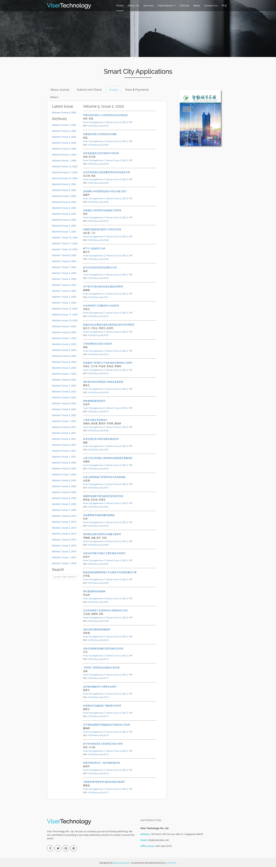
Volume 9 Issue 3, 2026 (64, 148)
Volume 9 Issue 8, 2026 (64, 112)
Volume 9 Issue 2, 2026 (64, 154)
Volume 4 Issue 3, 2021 (64, 444)
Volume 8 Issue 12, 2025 (64, 166)
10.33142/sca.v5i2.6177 (97, 792)
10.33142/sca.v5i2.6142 (97, 125)
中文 (224, 5)
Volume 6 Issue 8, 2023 (64, 332)
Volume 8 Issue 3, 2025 (64, 219)
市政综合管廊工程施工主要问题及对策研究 (104, 553)
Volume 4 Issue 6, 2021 (64, 427)
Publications (166, 5)
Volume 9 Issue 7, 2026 (64, 124)
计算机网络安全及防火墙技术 (97, 343)
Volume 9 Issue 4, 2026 (64, 142)
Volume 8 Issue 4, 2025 (64, 213)
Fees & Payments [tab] (137, 89)
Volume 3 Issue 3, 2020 (64, 498)
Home (120, 5)
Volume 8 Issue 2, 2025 (64, 225)
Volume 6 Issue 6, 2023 (64, 344)
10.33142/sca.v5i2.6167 (97, 602)
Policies (184, 5)
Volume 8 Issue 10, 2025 (64, 178)
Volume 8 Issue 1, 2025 (64, 231)
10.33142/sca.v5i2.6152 (97, 316)
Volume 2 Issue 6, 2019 (64, 527)
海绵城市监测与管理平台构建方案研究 (102, 534)
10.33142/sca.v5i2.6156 (97, 392)
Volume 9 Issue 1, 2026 (64, 160)
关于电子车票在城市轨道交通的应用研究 (103, 286)
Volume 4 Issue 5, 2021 (64, 432)
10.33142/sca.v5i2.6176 (97, 773)
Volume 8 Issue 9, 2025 (64, 184)
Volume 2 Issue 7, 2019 (64, 521)
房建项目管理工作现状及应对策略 (100, 134)
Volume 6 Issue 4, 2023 (64, 355)
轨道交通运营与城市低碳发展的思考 (101, 438)
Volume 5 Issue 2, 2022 (64, 415)
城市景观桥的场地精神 (94, 591)
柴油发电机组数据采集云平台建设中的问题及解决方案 (110, 572)
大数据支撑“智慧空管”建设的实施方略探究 (104, 781)
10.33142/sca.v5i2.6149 (97, 259)
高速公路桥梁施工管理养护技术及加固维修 (104, 476)
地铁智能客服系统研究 (94, 400)
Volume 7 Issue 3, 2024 (64, 290)
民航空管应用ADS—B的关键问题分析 (101, 762)
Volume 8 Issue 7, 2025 (64, 196)
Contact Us (211, 5)
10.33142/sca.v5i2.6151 (97, 297)
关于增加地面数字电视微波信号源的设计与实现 (106, 724)
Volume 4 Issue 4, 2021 (64, 438)
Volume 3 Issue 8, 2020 (64, 468)
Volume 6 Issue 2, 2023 (64, 367)
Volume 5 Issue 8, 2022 (64, 379)
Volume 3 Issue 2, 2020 (64, 504)
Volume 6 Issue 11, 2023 (64, 314)
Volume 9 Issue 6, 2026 (64, 130)
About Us (133, 5)
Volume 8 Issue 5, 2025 (64, 207)
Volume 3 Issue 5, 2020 (64, 486)
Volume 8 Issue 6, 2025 (64, 201)
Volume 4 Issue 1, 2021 (64, 456)
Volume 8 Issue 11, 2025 (64, 172)
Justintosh (170, 862)
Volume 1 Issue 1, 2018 (64, 563)
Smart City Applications (93, 122)
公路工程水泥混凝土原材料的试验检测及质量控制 (107, 457)
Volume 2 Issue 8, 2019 (64, 515)
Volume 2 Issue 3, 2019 (64, 545)
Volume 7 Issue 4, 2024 (64, 284)
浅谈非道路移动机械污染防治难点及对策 (103, 648)
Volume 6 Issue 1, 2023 (64, 373)
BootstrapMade (121, 862)
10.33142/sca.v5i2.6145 (97, 183)
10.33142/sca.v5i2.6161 (97, 487)
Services (148, 5)
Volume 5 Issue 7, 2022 (64, 385)
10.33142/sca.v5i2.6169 (97, 640)
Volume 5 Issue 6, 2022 (64, 391)
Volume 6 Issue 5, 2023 (64, 350)
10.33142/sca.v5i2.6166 (97, 583)
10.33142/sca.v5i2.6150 (97, 278)
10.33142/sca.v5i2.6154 (97, 354)
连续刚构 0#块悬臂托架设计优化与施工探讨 (105, 191)
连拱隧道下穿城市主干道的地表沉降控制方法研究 (107, 362)
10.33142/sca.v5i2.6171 (97, 678)
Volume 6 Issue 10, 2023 (64, 320)
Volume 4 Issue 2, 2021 (64, 450)
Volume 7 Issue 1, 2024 (64, 302)
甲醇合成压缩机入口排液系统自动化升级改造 (105, 115)
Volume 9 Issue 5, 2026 (64, 136)
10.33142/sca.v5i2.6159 (97, 449)
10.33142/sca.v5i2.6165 (97, 564)
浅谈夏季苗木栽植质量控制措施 (98, 515)
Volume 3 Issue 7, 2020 (64, 474)
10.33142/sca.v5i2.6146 (97, 202)
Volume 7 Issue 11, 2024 (64, 243)
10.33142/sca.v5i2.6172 (97, 697)
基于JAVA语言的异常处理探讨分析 (100, 267)
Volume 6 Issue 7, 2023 (64, 338)
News (196, 5)
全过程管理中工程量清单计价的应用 (101, 305)
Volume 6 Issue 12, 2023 (64, 308)
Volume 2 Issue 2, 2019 (64, 551)
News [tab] (54, 97)
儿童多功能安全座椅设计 (95, 419)
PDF (130, 122)
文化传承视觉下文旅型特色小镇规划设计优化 (105, 610)
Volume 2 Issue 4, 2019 (64, 539)
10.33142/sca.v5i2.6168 (97, 621)
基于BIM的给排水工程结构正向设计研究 (103, 743)
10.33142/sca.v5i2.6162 (97, 506)
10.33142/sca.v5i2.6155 (97, 373)
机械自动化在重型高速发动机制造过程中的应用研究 (108, 324)
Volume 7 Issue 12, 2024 (64, 237)
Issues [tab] (113, 89)
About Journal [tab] (59, 89)
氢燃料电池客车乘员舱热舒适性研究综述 (103, 496)
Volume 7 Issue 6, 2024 (64, 273)
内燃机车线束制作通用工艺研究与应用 (102, 229)
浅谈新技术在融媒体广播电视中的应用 (102, 705)
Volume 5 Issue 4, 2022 (64, 403)
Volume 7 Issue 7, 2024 (64, 267)
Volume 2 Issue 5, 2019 (64, 533)
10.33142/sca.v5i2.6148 (97, 240)
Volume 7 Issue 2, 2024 (64, 296)
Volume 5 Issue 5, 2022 (64, 397)
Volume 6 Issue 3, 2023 (64, 361)
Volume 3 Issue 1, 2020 (64, 509)
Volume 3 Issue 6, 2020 (64, 480)
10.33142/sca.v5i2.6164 (97, 544)
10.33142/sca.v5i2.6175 (97, 754)
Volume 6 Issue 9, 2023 (64, 326)
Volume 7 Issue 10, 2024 (64, 249)
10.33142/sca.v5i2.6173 (97, 716)
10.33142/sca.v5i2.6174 (97, 735)
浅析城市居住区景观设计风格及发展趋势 (103, 381)
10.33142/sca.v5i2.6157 (97, 411)
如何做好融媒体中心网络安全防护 (100, 686)
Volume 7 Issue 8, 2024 (64, 261)
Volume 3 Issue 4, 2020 (64, 492)
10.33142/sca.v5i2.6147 (97, 221)
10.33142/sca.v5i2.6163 (97, 525)
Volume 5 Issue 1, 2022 (64, 421)
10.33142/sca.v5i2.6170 (97, 659)
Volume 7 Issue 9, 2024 (64, 255)
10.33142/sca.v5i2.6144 (97, 163)
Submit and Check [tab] (89, 89)
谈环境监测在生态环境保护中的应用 (101, 153)
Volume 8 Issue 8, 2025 (64, 190)
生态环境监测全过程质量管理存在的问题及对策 (106, 172)
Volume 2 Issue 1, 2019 (64, 557)
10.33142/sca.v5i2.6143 (97, 144)
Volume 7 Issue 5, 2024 (64, 278)
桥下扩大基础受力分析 (94, 248)
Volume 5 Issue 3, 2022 (64, 409)
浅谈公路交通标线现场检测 (96, 629)
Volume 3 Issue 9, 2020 (64, 462)
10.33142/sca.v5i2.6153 (97, 335)
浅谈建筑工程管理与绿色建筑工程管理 (102, 210)
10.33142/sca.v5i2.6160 (97, 468)
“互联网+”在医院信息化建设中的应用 (101, 667)
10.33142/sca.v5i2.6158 (97, 430)
